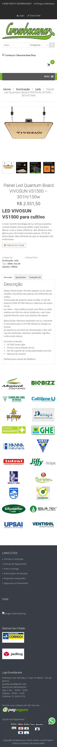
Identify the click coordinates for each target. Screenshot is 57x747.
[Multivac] (13, 477)
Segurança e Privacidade (16, 583)
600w (10, 263)
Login (21, 15)
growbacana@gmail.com (14, 684)
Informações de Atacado (15, 573)
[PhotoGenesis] (43, 493)
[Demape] (43, 414)
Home (7, 89)
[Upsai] (13, 524)
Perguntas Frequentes (14, 578)
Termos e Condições (14, 559)
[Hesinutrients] (43, 445)
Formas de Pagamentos (15, 563)
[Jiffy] (43, 461)
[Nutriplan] (43, 477)
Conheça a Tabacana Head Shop (20, 55)
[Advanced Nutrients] (13, 383)
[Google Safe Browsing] (14, 613)
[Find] (52, 45)
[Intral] (13, 461)
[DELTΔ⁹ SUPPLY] (13, 414)
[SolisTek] (43, 508)
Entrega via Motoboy (45, 4)
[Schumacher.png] (13, 508)
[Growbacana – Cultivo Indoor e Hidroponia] (28, 31)
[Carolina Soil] (13, 398)
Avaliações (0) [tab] (35, 277)
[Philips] (13, 493)
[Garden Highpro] (13, 430)
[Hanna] (13, 445)
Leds (38, 89)
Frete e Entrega (11, 568)
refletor (14, 266)
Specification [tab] (20, 277)
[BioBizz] (43, 383)
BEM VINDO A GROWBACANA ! (18, 4)
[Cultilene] (43, 398)
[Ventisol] (43, 524)
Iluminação (23, 89)
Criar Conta (35, 15)
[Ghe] (43, 430)
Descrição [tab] (8, 277)
